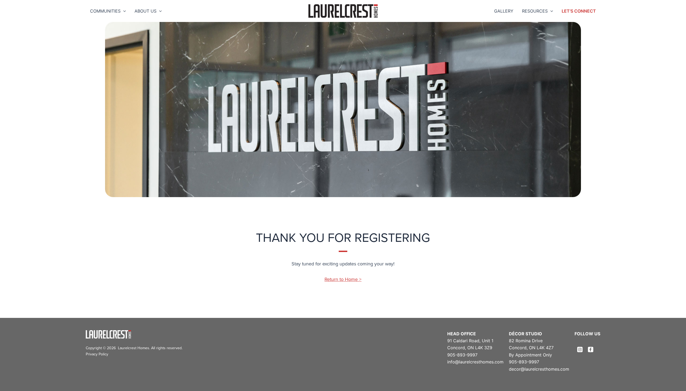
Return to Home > (343, 279)
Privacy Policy (97, 354)
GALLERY (503, 11)
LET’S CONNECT (579, 11)
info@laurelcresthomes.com (475, 361)
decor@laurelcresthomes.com (539, 369)
